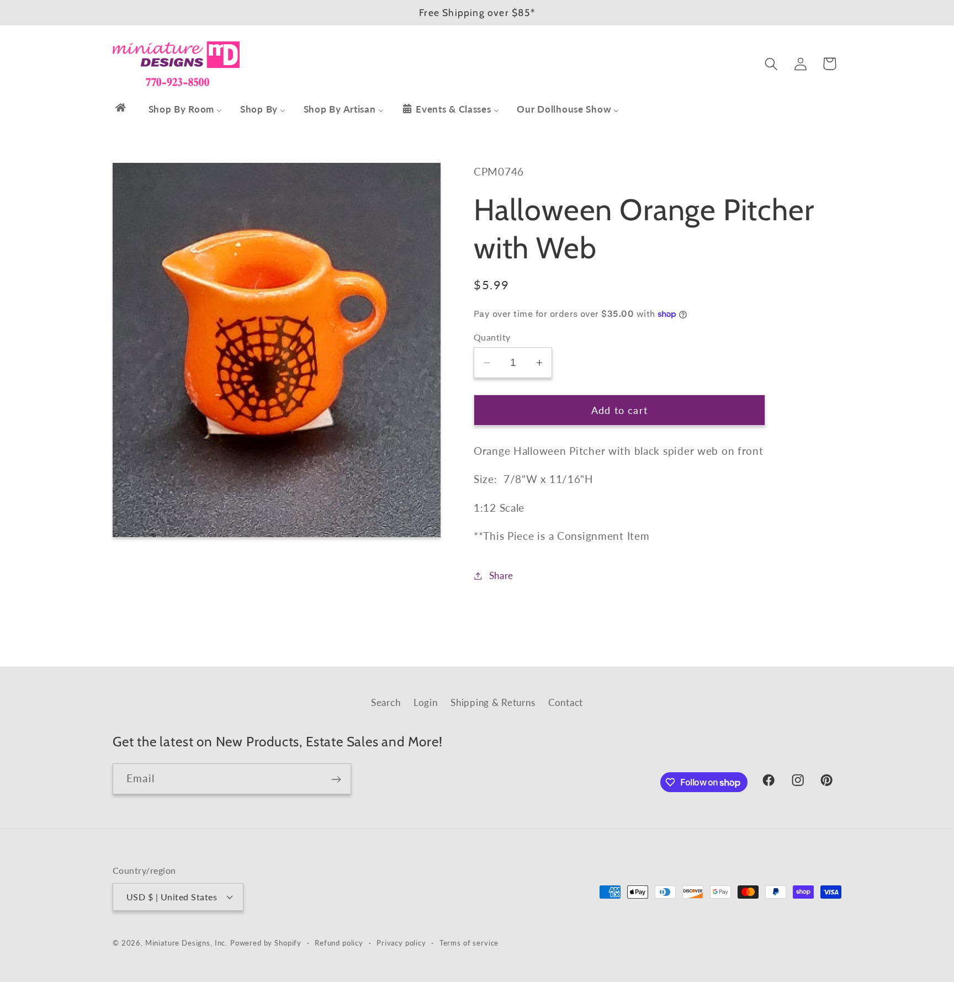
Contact (565, 702)
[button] (771, 63)
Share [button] (501, 575)
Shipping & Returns (493, 702)
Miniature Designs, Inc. (186, 942)
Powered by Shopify (265, 942)
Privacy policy (401, 942)
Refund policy (339, 942)
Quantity (492, 337)
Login (426, 702)
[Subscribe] (336, 779)
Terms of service (469, 942)
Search (385, 702)
